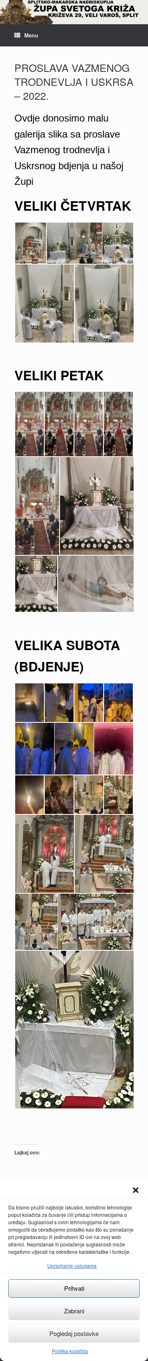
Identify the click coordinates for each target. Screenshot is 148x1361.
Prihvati (74, 1288)
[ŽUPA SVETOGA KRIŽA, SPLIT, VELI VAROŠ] (74, 12)
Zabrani (74, 1310)
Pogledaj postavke (74, 1333)
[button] (136, 1190)
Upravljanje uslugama (72, 1265)
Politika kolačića (70, 1350)
